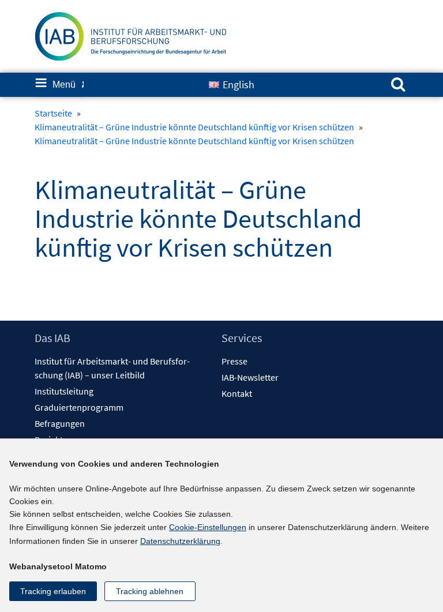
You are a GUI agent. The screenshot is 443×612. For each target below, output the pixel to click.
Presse (234, 361)
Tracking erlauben (53, 591)
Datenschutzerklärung (180, 541)
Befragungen (60, 423)
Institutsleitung (64, 391)
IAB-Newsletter (250, 377)
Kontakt (237, 393)
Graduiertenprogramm (79, 407)
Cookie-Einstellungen (207, 527)
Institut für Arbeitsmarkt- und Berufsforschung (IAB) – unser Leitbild (112, 368)
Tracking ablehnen (149, 591)
